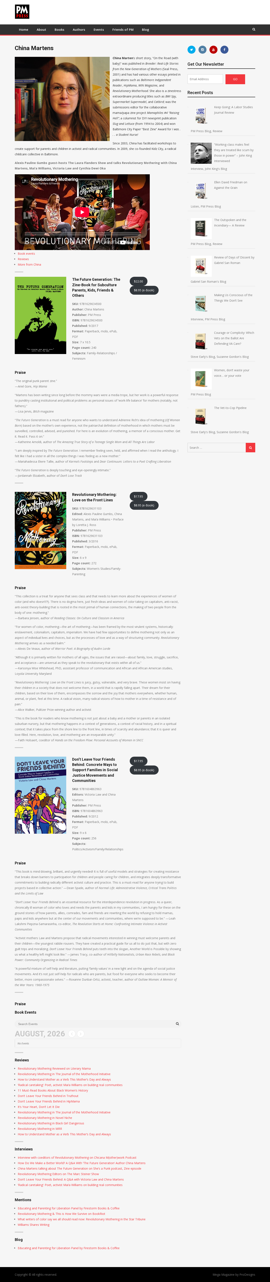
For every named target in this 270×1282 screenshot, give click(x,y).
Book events (26, 254)
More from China (29, 264)
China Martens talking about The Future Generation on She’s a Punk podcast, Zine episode (79, 1168)
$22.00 (138, 281)
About (41, 29)
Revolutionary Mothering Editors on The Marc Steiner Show (58, 1174)
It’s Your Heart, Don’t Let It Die (39, 1107)
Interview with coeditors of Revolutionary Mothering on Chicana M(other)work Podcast (77, 1158)
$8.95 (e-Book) (144, 290)
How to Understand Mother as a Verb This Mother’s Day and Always (64, 1079)
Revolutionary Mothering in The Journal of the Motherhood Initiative (64, 1074)
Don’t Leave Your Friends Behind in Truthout (48, 1096)
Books (59, 29)
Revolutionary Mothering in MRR (40, 1129)
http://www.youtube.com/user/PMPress (213, 50)
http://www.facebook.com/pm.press (224, 50)
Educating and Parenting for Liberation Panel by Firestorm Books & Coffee (69, 1208)
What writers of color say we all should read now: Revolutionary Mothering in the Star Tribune (82, 1219)
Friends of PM (123, 29)
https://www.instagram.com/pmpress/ (202, 50)
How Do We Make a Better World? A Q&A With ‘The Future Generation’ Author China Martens (82, 1163)
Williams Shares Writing (33, 1225)
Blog (145, 29)
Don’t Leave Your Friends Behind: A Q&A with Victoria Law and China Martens (71, 1179)
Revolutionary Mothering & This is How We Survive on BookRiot (61, 1214)
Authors (79, 29)
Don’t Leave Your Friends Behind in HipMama (49, 1101)
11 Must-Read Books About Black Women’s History (53, 1090)
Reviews (23, 259)
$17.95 (138, 496)
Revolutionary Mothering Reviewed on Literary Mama (54, 1068)
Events (99, 29)
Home (23, 29)
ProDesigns (247, 1275)
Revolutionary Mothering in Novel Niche (45, 1118)
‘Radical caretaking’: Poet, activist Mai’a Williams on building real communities (70, 1085)
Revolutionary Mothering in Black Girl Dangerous (51, 1123)
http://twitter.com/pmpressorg (192, 50)
